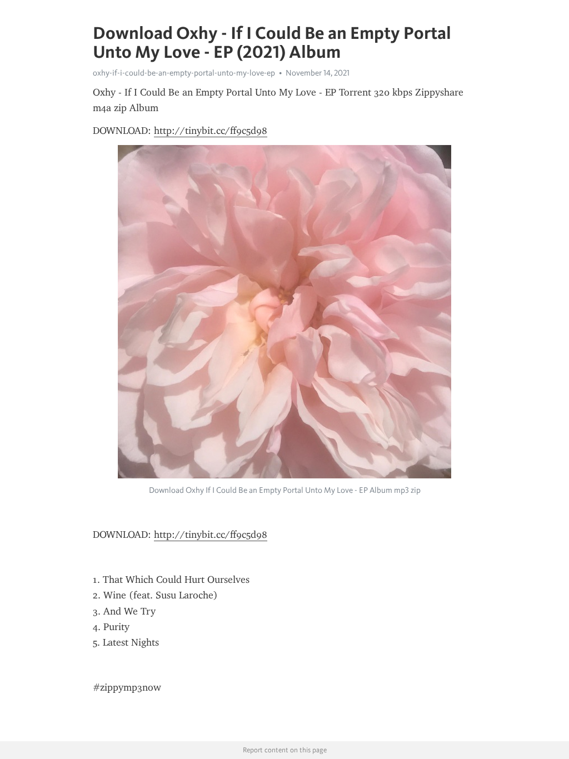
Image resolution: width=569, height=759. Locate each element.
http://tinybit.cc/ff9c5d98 (210, 130)
